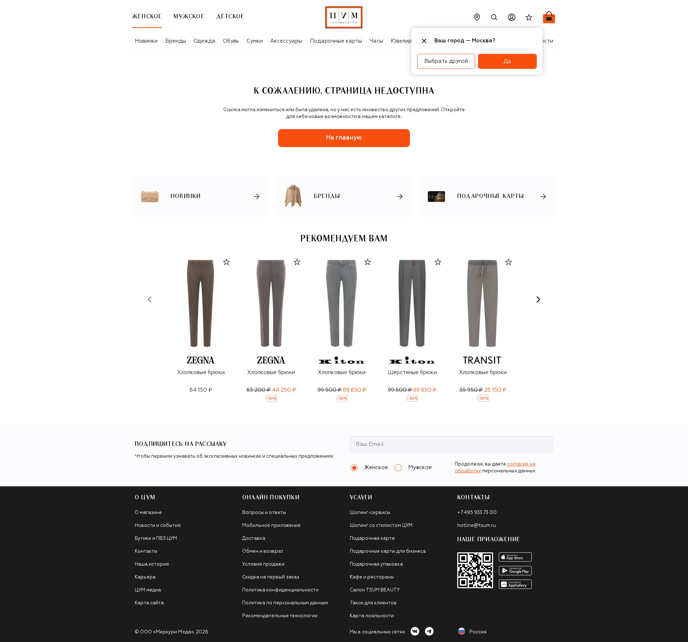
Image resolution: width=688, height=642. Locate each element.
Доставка (253, 538)
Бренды (175, 41)
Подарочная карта (372, 538)
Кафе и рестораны (372, 577)
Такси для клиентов (373, 603)
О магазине (148, 512)
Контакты (146, 551)
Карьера (145, 577)
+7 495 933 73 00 (477, 512)
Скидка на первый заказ (270, 577)
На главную (344, 138)
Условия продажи (263, 564)
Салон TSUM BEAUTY (375, 590)
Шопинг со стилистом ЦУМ (381, 525)
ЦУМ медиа (148, 590)
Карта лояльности (372, 616)
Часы (376, 41)
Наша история (152, 564)
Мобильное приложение (271, 525)
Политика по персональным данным (285, 603)
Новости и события (158, 525)
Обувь (231, 41)
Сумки (255, 41)
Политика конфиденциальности (280, 590)
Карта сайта (149, 603)
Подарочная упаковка (376, 564)
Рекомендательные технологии (279, 616)
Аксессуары (286, 41)
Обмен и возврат (262, 551)
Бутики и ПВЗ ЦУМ (156, 538)
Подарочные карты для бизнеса (388, 551)
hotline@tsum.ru (476, 525)
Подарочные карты (336, 41)
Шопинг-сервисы (370, 512)
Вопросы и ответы (264, 512)
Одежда (204, 41)
